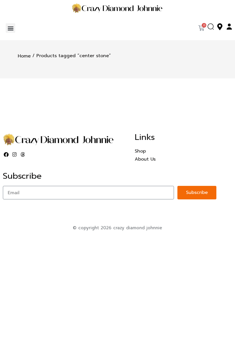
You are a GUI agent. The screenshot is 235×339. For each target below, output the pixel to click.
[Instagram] (14, 154)
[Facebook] (6, 154)
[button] (10, 28)
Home (24, 56)
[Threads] (22, 154)
